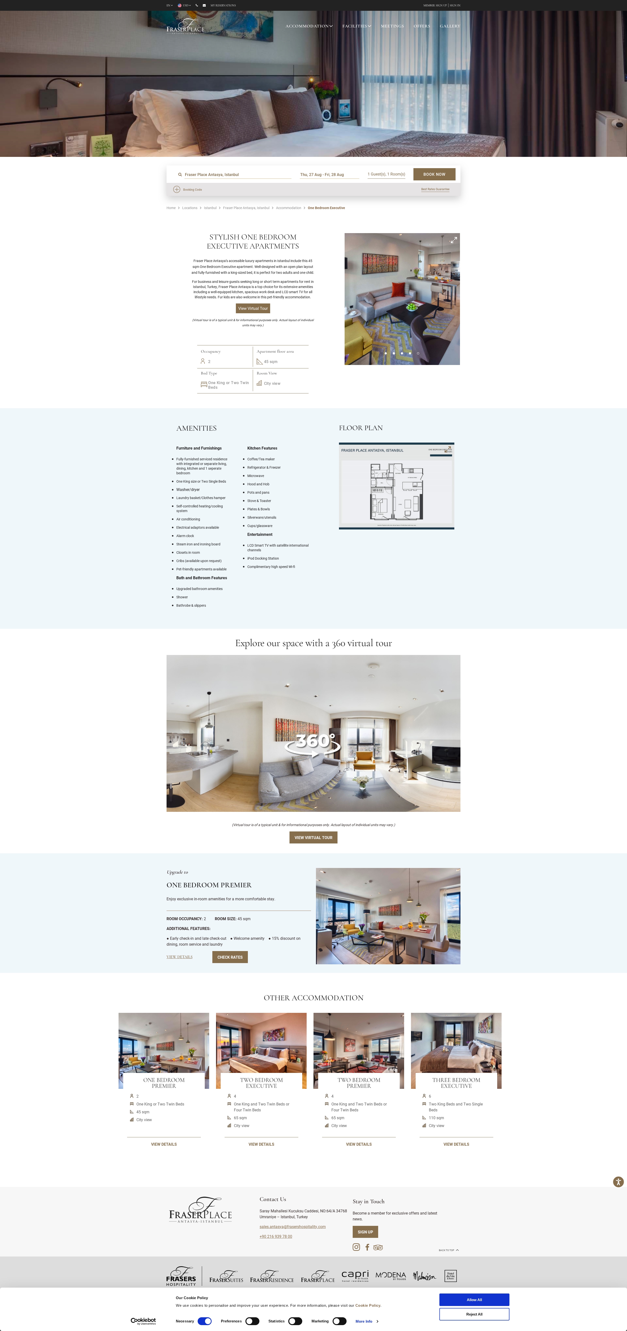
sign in (455, 5)
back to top (447, 1250)
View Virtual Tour (313, 837)
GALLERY (450, 26)
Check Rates (230, 957)
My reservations (223, 5)
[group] (313, 733)
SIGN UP (365, 1231)
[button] (386, 353)
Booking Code (192, 189)
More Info (364, 1321)
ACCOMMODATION (307, 26)
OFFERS (422, 26)
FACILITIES (354, 26)
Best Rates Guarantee (435, 189)
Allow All (474, 1300)
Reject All (474, 1314)
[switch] (252, 1321)
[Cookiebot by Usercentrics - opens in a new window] (143, 1321)
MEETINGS (392, 26)
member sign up (435, 5)
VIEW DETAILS (164, 1144)
